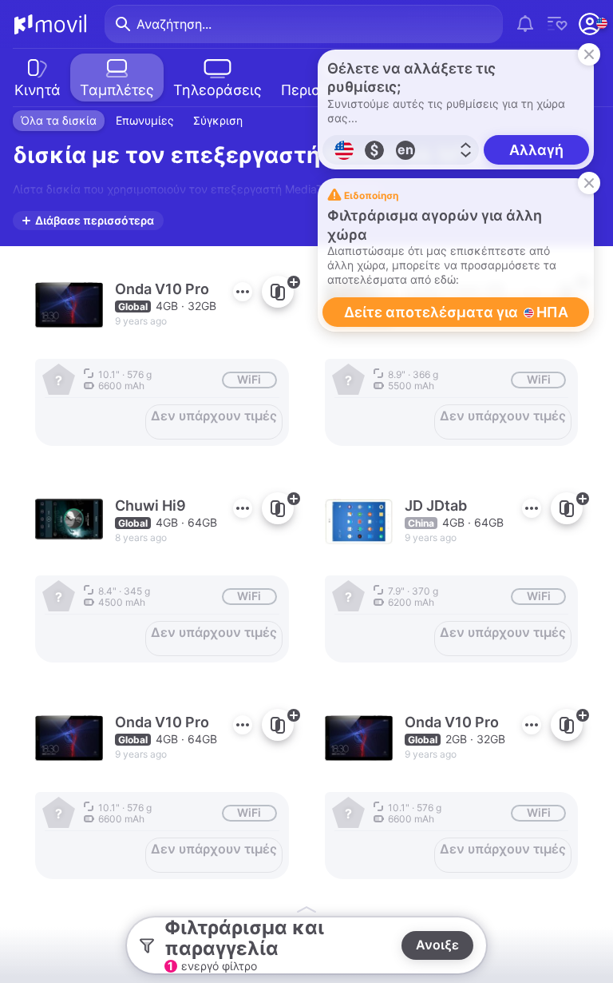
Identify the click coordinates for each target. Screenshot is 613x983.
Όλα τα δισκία (59, 120)
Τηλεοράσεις (217, 90)
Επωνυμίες (145, 120)
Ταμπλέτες (117, 90)
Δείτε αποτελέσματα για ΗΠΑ (456, 312)
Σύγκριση (218, 120)
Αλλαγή (536, 149)
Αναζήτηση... (174, 24)
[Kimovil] (50, 24)
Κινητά (37, 90)
